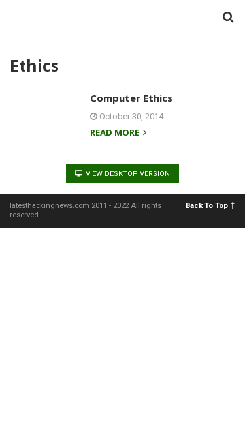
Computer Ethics (131, 97)
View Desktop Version (127, 174)
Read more (115, 133)
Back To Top (207, 206)
